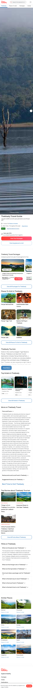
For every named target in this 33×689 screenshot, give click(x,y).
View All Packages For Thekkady (16, 286)
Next (31, 111)
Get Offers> (18, 279)
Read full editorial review (13, 228)
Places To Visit (13, 6)
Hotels (29, 6)
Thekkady (3, 6)
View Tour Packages (16, 238)
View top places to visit (17, 243)
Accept (29, 686)
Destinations (4, 682)
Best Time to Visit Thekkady (13, 484)
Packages (22, 6)
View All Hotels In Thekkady (16, 400)
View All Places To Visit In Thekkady (16, 342)
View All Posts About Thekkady (16, 537)
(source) (21, 212)
